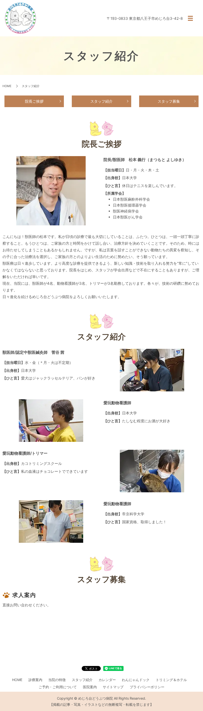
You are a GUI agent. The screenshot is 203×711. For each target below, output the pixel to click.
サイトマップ (113, 687)
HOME (6, 86)
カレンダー (107, 680)
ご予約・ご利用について (58, 687)
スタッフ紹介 (101, 101)
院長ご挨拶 (34, 101)
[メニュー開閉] (190, 18)
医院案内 (90, 687)
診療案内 (35, 680)
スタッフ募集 (169, 101)
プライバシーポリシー (147, 687)
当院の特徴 (57, 680)
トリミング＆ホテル (171, 680)
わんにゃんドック (136, 680)
